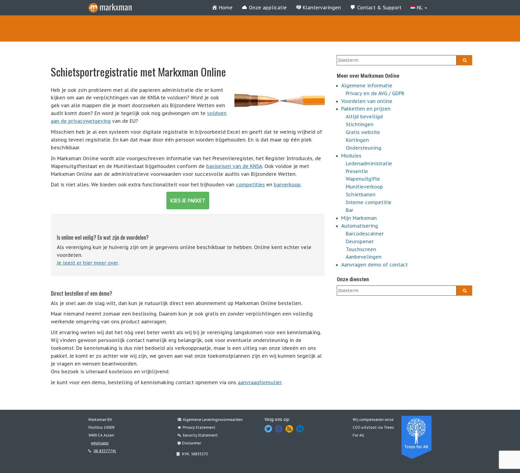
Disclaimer (191, 443)
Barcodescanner (365, 234)
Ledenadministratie (369, 163)
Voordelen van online (366, 101)
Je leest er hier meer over (87, 263)
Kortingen (357, 140)
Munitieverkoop (364, 187)
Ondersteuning (363, 148)
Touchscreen (361, 249)
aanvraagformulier (259, 382)
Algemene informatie (366, 85)
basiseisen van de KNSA (234, 166)
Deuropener (360, 241)
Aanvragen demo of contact (374, 265)
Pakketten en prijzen (366, 109)
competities (250, 185)
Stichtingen (359, 124)
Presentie (357, 171)
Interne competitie (369, 202)
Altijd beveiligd (364, 117)
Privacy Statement (199, 427)
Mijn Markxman (359, 218)
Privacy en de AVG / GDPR (375, 93)
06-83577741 (105, 451)
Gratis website (363, 132)
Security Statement (200, 435)
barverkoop (287, 185)
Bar (349, 210)
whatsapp (100, 443)
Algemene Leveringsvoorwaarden (213, 419)
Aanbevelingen (364, 257)
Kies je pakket (187, 201)
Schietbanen (361, 194)
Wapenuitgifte (363, 179)
